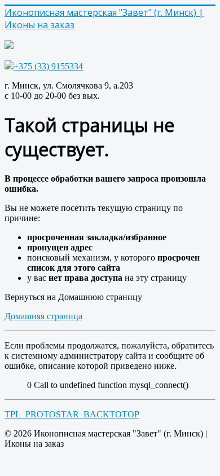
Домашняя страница (43, 316)
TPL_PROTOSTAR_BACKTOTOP (72, 414)
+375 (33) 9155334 (48, 66)
